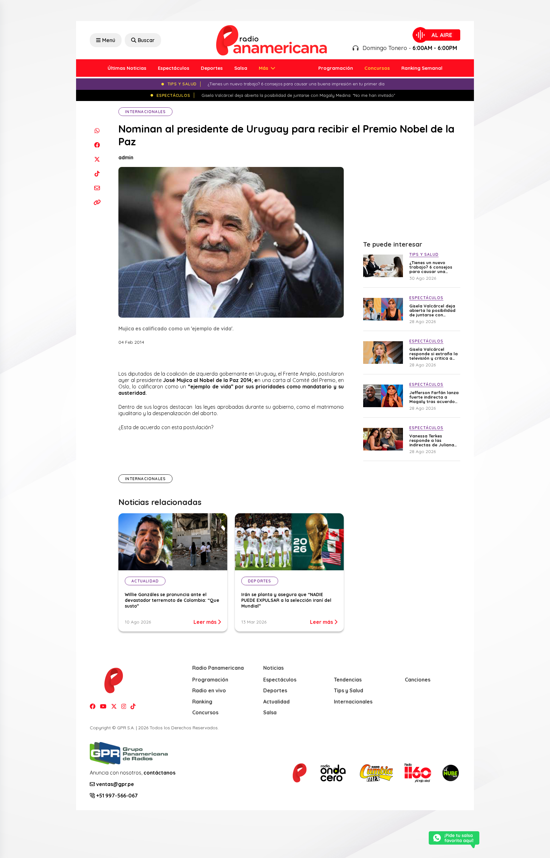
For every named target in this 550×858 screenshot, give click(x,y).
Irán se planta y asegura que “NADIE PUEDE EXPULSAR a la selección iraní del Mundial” (286, 600)
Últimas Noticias (127, 68)
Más (264, 68)
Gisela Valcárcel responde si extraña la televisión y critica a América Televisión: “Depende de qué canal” (433, 353)
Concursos (377, 68)
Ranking (202, 701)
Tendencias (348, 679)
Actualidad (276, 701)
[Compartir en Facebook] (97, 145)
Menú (108, 40)
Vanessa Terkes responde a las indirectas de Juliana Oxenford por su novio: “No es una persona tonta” (433, 440)
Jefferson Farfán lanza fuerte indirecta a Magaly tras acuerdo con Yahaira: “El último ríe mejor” (434, 397)
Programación (335, 68)
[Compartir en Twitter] (97, 159)
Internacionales (145, 111)
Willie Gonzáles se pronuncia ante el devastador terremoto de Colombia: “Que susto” (172, 600)
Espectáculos (173, 68)
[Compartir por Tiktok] (97, 173)
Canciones (417, 679)
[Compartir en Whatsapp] (97, 130)
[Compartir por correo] (97, 188)
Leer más (206, 622)
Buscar (146, 40)
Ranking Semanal (421, 68)
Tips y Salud (348, 690)
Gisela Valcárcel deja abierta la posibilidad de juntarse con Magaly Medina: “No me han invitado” (432, 310)
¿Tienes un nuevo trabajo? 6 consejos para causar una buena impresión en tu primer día (433, 267)
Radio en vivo (209, 690)
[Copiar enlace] (97, 202)
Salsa (240, 68)
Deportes (212, 68)
